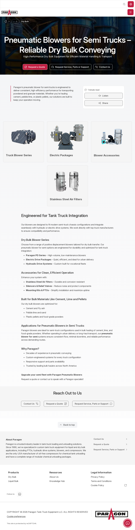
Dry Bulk (12, 477)
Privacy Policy (98, 477)
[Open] (130, 12)
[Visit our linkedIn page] (19, 494)
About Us (54, 477)
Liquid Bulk (13, 481)
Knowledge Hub (57, 481)
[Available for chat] (127, 523)
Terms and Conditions (101, 481)
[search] (124, 4)
